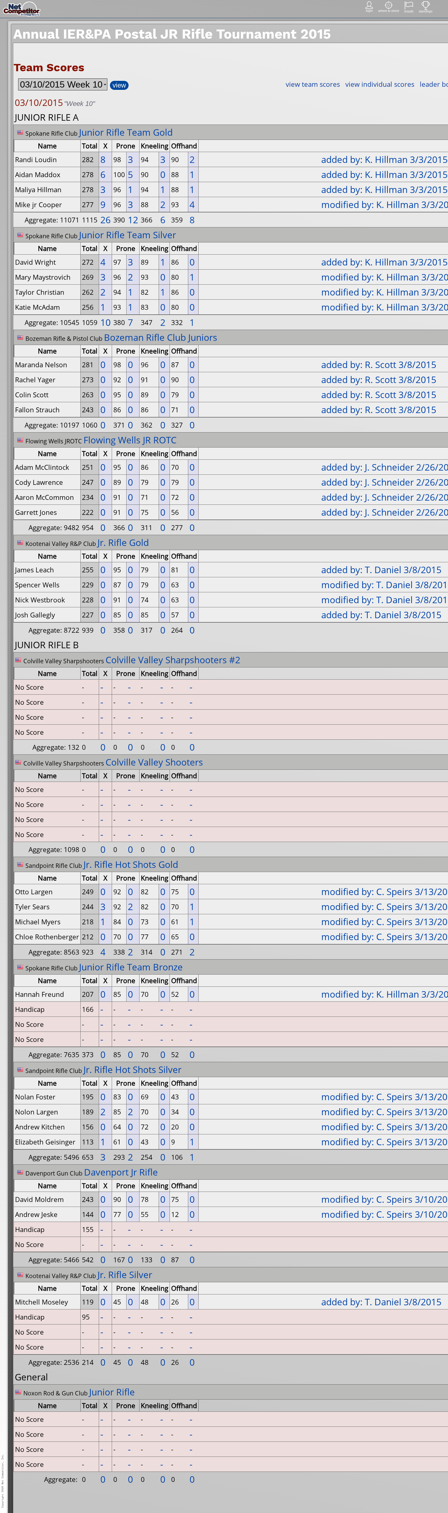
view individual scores (379, 84)
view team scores (313, 84)
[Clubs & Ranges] (389, 7)
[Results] (409, 8)
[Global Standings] (426, 8)
